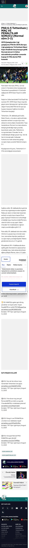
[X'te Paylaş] (22, 63)
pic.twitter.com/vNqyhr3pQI (10, 406)
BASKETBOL (18, 534)
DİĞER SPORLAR (19, 538)
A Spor (3, 23)
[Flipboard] (21, 508)
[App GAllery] (23, 466)
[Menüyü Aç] (2, 6)
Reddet (6, 259)
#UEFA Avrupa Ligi (7, 451)
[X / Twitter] (7, 508)
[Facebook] (3, 508)
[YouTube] (16, 508)
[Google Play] (15, 466)
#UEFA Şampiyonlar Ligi (9, 455)
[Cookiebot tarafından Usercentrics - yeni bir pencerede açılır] (19, 260)
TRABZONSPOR (19, 530)
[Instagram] (12, 508)
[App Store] (6, 466)
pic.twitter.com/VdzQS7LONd (11, 386)
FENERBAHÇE (19, 528)
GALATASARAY (19, 526)
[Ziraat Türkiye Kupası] (26, 6)
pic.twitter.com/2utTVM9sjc (10, 440)
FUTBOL (17, 532)
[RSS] (3, 512)
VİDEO (3, 538)
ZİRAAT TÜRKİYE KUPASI (21, 536)
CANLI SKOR (4, 532)
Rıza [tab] (3, 265)
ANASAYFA (4, 524)
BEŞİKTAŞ (18, 524)
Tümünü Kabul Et (14, 284)
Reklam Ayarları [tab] (17, 265)
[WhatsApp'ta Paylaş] (26, 63)
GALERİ (3, 536)
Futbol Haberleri (11, 23)
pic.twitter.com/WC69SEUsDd (11, 309)
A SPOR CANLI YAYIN (6, 526)
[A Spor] (14, 6)
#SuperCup (22, 307)
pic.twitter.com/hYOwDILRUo (11, 423)
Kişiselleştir (13, 289)
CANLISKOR (3, 2)
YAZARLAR (4, 534)
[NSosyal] (26, 508)
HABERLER (4, 530)
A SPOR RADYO (5, 528)
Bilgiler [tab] (9, 265)
